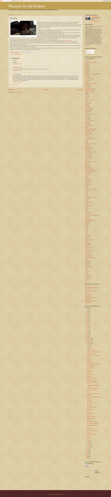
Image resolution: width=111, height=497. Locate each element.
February (89, 445)
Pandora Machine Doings (91, 434)
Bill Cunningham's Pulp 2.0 (90, 300)
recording (86, 86)
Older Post (79, 89)
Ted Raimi (87, 124)
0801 (86, 65)
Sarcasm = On (90, 432)
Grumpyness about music (90, 143)
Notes (86, 150)
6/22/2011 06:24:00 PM (17, 63)
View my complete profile (96, 21)
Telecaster (87, 252)
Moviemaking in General (17, 54)
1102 (86, 94)
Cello (86, 210)
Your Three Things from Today (92, 388)
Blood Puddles (89, 405)
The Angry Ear (87, 254)
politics (86, 96)
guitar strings (87, 156)
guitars (86, 116)
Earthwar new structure (91, 380)
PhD (86, 140)
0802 (86, 67)
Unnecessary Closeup (91, 353)
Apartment (87, 132)
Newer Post (12, 89)
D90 (86, 177)
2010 (87, 449)
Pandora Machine (88, 168)
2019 (87, 322)
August (88, 345)
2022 (87, 317)
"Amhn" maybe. (90, 402)
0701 (86, 64)
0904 (86, 60)
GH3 (86, 195)
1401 (86, 112)
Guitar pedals (87, 244)
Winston (86, 119)
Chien (86, 238)
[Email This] (24, 52)
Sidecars (88, 437)
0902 (86, 228)
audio (86, 122)
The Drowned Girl (88, 255)
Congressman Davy (88, 239)
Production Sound (88, 99)
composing (87, 262)
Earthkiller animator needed (92, 425)
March (88, 443)
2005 (87, 458)
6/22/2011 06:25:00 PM (17, 70)
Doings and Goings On (91, 350)
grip (85, 268)
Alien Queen (89, 358)
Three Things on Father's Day (92, 381)
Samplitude (87, 155)
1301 (86, 101)
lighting (86, 270)
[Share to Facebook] (28, 52)
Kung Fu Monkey (88, 299)
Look (88, 427)
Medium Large (87, 289)
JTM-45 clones (88, 133)
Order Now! (89, 395)
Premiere (86, 216)
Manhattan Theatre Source (90, 83)
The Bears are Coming (91, 378)
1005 (86, 229)
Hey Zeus (89, 404)
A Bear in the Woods (91, 418)
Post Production (88, 205)
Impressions (89, 400)
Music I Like (87, 103)
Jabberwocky (87, 213)
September (89, 343)
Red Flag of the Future (89, 171)
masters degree (88, 137)
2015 (87, 329)
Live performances (88, 158)
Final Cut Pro (87, 179)
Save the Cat (87, 107)
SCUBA (86, 117)
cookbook (87, 264)
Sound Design (87, 181)
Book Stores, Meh (90, 374)
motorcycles (87, 275)
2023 (87, 315)
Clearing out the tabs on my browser (94, 393)
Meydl (86, 106)
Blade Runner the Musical (90, 138)
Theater (86, 77)
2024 (87, 313)
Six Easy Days (88, 173)
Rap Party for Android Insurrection (93, 397)
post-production (88, 125)
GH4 (86, 241)
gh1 (85, 93)
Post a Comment (15, 84)
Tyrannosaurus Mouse (89, 90)
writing (86, 225)
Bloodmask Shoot (88, 91)
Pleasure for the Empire (27, 5)
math (86, 273)
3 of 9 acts (89, 414)
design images (87, 267)
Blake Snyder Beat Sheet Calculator (91, 287)
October (89, 341)
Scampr (86, 190)
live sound (87, 184)
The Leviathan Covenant (89, 257)
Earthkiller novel (88, 202)
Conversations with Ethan (90, 129)
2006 (87, 456)
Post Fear (89, 373)
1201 (86, 81)
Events (88, 357)
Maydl (86, 135)
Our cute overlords (88, 294)
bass (86, 192)
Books (86, 176)
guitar (86, 75)
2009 (87, 451)
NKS (86, 203)
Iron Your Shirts (90, 362)
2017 (87, 325)
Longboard (89, 398)
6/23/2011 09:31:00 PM (17, 82)
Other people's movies (89, 88)
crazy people (87, 221)
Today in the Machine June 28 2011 (93, 351)
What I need (89, 369)
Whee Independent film (89, 220)
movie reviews (87, 277)
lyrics (86, 272)
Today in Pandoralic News (92, 407)
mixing (86, 223)
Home (45, 89)
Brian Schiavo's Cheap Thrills (90, 291)
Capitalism (87, 236)
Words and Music (90, 412)
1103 (86, 231)
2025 (87, 311)
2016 (87, 327)
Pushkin (86, 80)
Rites (88, 411)
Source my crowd (90, 367)
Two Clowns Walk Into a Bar (92, 430)
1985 (86, 233)
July (88, 346)
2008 (87, 452)
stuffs (86, 280)
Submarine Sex (88, 302)
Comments (89, 52)
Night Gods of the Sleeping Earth (91, 215)
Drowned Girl (87, 166)
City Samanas (87, 114)
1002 (86, 68)
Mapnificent (89, 420)
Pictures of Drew (88, 78)
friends (86, 199)
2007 (87, 454)
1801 (86, 187)
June (88, 348)
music (86, 145)
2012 (87, 334)
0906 (86, 200)
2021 (87, 318)
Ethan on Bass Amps (91, 428)
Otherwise (87, 70)
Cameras (86, 234)
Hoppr (86, 246)
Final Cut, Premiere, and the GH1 (93, 355)
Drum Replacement (90, 366)
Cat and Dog (89, 376)
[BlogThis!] (26, 52)
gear (86, 194)
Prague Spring (87, 153)
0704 (86, 104)
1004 (86, 127)
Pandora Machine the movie (90, 197)
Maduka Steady (88, 247)
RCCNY (86, 163)
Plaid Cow (87, 249)
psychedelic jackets (88, 130)
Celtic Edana (87, 212)
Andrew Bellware (16, 67)
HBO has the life (90, 371)
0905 (86, 208)
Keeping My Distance (91, 416)
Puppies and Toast (88, 251)
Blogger (61, 494)
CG (85, 142)
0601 (86, 207)
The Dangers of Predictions (92, 421)
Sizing (88, 391)
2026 (87, 310)
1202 (86, 98)
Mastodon (88, 44)
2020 (87, 320)
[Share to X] (27, 52)
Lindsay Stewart (16, 74)
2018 (87, 324)
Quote (88, 435)
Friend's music (87, 109)
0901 (86, 226)
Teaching (86, 218)
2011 (87, 336)
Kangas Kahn (87, 286)
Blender (86, 164)
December (89, 338)
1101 (86, 72)
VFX (86, 259)
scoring (86, 278)
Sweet (88, 383)
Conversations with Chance (90, 161)
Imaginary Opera (88, 148)
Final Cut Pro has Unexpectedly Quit (94, 364)
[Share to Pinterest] (29, 52)
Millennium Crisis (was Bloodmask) (91, 73)
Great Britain (87, 242)
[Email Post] (22, 52)
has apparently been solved (66, 40)
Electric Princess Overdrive (90, 189)
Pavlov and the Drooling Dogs (90, 169)
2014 (87, 331)
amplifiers (87, 174)
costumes (87, 265)
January (89, 447)
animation (87, 260)
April (88, 441)
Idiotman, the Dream (91, 409)
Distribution (87, 111)
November (89, 339)
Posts (88, 50)
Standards (87, 182)
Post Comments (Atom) (18, 92)
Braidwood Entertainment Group (91, 297)
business (86, 85)
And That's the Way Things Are (93, 423)
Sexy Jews (89, 360)
